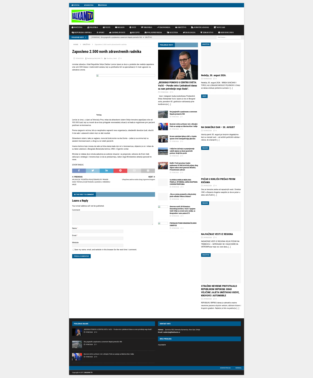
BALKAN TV (88, 372)
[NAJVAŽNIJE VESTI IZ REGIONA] (221, 216)
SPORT (101, 32)
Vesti (115, 58)
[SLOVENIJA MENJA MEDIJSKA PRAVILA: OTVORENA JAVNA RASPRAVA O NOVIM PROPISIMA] (163, 182)
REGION (120, 27)
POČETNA (77, 27)
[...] (169, 104)
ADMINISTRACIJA (225, 368)
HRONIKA (147, 27)
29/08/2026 (207, 185)
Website (75, 242)
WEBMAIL (238, 368)
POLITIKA (93, 27)
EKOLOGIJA (190, 32)
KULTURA (173, 32)
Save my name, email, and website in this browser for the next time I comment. (106, 249)
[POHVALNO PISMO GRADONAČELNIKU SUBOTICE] (163, 225)
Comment (76, 210)
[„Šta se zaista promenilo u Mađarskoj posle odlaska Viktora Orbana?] (163, 196)
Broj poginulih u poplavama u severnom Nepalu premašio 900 (103, 342)
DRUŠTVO (181, 27)
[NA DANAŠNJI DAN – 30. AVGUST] (221, 109)
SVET (133, 27)
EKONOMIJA (164, 27)
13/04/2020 (80, 58)
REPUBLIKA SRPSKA (83, 32)
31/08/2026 (164, 92)
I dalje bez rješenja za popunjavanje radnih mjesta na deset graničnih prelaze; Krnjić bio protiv (182, 151)
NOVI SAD (220, 27)
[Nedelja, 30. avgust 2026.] (221, 57)
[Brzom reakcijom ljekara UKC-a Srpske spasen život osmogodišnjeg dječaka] (163, 139)
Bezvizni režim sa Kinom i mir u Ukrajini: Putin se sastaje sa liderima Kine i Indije (109, 354)
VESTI (107, 27)
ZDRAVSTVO (207, 32)
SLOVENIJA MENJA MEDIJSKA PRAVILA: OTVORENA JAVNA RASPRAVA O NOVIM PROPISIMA (183, 182)
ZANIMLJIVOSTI (118, 32)
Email (74, 235)
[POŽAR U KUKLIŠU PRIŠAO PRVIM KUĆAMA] (221, 161)
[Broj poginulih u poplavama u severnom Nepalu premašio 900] (163, 114)
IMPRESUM (103, 5)
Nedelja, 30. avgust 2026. (213, 75)
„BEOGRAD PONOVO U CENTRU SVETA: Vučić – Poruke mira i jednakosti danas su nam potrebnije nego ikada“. (177, 85)
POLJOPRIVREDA (154, 32)
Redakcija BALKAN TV (95, 58)
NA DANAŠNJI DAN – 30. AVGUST (218, 127)
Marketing (89, 5)
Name (74, 228)
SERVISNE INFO (227, 32)
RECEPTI (136, 32)
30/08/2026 (175, 187)
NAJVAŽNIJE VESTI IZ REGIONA (217, 234)
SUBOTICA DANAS (201, 27)
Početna (76, 5)
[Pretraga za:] (229, 37)
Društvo (109, 58)
